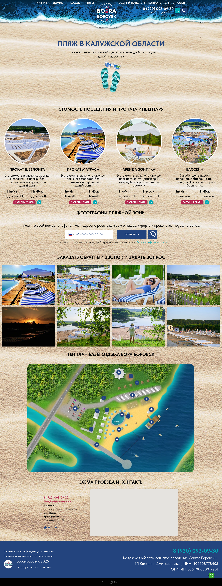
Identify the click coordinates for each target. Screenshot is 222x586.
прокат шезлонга (27, 169)
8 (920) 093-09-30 (56, 497)
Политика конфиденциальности (29, 551)
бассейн (194, 169)
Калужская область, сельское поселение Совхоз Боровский (170, 558)
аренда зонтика (138, 169)
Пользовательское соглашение (28, 556)
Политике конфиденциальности (152, 242)
